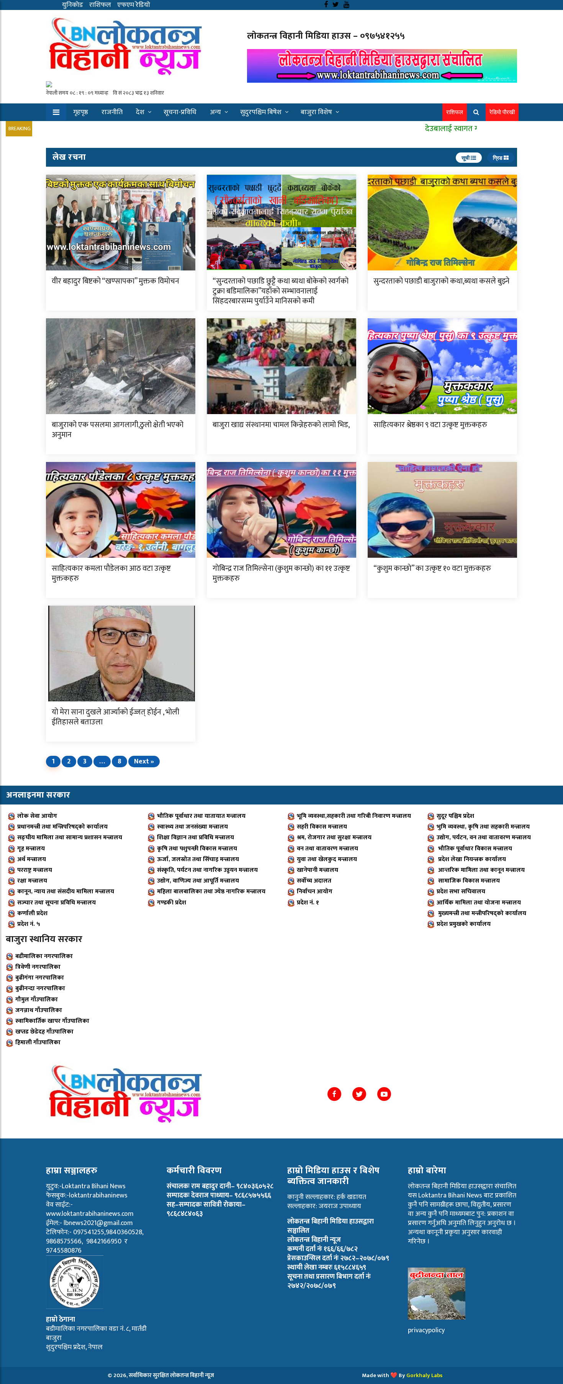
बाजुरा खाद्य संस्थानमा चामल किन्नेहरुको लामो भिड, (281, 424)
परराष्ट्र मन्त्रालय (34, 870)
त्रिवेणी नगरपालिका (38, 967)
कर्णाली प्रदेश (32, 913)
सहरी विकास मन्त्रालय (322, 827)
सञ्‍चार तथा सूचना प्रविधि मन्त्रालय (56, 903)
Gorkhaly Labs (424, 1375)
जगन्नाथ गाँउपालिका (38, 1010)
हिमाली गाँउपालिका (38, 1042)
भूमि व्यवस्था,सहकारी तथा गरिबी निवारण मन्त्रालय (354, 816)
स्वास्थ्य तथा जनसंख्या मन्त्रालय (192, 827)
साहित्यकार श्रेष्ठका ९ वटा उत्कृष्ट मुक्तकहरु (430, 424)
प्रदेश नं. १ (308, 903)
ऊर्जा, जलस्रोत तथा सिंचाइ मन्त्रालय (198, 859)
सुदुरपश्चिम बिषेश (261, 112)
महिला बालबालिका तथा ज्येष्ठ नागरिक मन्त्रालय (211, 891)
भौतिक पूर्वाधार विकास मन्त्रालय (474, 849)
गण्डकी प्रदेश (171, 903)
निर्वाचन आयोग (314, 891)
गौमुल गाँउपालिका (36, 999)
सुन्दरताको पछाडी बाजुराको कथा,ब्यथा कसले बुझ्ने (441, 281)
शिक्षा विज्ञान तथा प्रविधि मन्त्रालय (195, 837)
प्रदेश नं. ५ (28, 924)
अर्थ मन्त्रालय (31, 859)
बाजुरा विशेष (316, 112)
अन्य (215, 112)
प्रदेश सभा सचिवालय (461, 891)
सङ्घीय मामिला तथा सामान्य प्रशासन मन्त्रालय (69, 837)
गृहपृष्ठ (80, 112)
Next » (144, 761)
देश (140, 112)
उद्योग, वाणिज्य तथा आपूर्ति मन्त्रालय (198, 881)
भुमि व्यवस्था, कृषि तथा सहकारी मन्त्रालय (483, 827)
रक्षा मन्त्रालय (32, 881)
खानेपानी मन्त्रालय (317, 870)
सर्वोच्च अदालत (314, 881)
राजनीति (112, 112)
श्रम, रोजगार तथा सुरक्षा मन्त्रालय (334, 837)
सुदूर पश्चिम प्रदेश (455, 816)
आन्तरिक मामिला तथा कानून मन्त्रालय (481, 870)
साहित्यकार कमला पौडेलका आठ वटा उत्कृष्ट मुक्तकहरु (111, 573)
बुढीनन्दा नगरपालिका (40, 988)
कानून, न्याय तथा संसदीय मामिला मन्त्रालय (65, 891)
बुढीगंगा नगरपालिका (39, 978)
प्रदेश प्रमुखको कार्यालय (464, 924)
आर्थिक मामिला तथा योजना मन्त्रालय (479, 903)
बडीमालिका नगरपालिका (44, 956)
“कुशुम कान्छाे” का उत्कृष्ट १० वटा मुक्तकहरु (432, 568)
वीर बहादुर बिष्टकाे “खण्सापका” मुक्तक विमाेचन (115, 281)
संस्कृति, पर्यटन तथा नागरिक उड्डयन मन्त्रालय (207, 870)
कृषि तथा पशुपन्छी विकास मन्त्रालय (197, 849)
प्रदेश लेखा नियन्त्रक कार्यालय (471, 859)
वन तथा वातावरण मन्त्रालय (327, 849)
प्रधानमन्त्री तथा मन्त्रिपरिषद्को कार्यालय (62, 827)
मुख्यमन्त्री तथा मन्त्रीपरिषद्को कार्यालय (481, 913)
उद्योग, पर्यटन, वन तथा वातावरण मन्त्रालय (484, 837)
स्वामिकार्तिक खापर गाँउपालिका (52, 1021)
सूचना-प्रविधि (180, 112)
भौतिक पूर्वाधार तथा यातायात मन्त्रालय (201, 816)
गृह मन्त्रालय (31, 849)
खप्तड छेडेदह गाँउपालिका (44, 1032)
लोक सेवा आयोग (37, 816)
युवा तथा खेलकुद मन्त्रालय (327, 859)
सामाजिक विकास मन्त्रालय (468, 881)
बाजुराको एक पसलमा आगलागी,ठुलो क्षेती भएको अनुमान (117, 429)
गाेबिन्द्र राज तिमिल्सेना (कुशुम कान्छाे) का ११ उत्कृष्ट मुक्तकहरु (281, 573)
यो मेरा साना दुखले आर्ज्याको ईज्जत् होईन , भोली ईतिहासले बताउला (115, 717)
